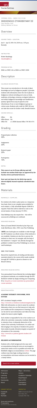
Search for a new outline (11, 363)
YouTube (3, 396)
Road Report (22, 378)
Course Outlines (7, 8)
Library (20, 373)
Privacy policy (5, 403)
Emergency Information (22, 383)
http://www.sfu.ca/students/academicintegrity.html (17, 303)
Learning (4, 375)
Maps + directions (24, 371)
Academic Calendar (24, 375)
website (26, 351)
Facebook (4, 392)
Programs (4, 373)
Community (4, 380)
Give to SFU (22, 380)
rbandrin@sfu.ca (6, 59)
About (3, 382)
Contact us (22, 389)
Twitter (3, 394)
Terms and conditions (7, 401)
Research (4, 378)
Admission (4, 371)
